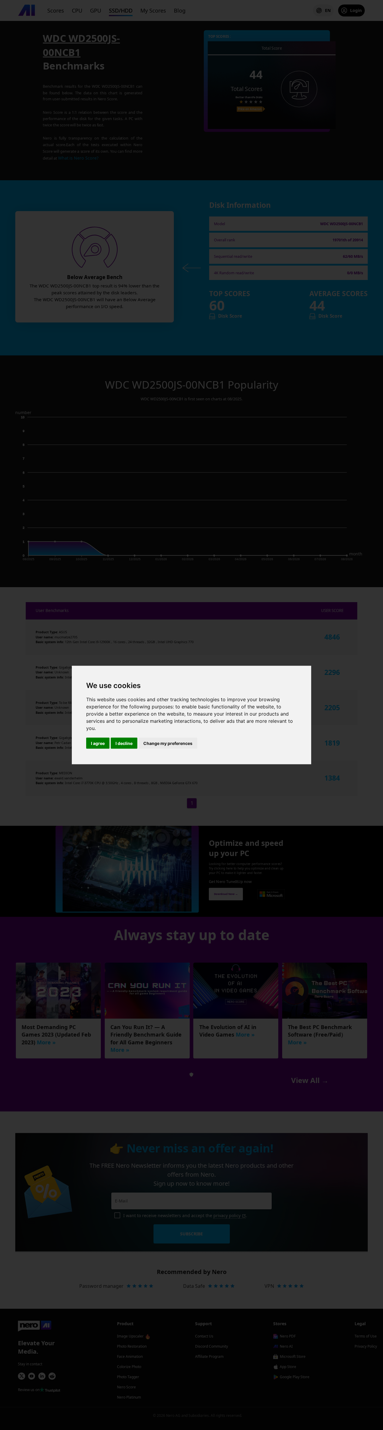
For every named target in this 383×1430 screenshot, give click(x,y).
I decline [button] (124, 743)
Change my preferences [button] (167, 743)
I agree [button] (98, 743)
